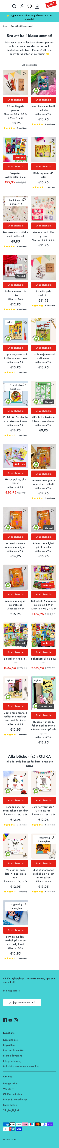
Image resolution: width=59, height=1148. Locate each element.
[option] (29, 17)
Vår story (8, 1089)
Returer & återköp (13, 1050)
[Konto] (22, 5)
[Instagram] (16, 1020)
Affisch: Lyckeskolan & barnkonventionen (43, 419)
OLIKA (14, 1139)
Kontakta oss (10, 1040)
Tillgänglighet (11, 1110)
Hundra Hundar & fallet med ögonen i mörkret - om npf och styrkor (43, 727)
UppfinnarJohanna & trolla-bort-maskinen (15, 356)
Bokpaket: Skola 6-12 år (43, 660)
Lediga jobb (10, 1083)
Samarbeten (10, 1105)
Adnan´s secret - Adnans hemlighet (15, 545)
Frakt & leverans (12, 1055)
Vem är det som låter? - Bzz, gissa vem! (15, 873)
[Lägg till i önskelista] (24, 74)
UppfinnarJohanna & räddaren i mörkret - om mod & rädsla (15, 716)
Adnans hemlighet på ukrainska (43, 545)
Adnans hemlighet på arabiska (15, 603)
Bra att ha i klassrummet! (22, 26)
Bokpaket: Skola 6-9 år (15, 660)
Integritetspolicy (12, 1061)
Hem (5, 26)
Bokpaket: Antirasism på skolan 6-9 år (43, 603)
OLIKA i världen (12, 1094)
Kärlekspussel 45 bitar (43, 175)
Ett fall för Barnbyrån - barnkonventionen (15, 419)
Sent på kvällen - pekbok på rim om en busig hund (15, 940)
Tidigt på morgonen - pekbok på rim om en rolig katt (43, 873)
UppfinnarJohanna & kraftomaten (43, 356)
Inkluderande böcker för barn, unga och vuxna (29, 763)
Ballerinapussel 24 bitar (15, 293)
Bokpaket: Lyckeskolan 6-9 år (15, 175)
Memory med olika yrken (43, 234)
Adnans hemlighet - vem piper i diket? (43, 482)
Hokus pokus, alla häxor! (15, 481)
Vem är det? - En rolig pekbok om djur (15, 808)
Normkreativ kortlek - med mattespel (15, 234)
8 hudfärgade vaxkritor (43, 293)
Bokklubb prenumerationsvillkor (21, 1066)
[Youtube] (10, 1020)
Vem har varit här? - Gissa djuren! (43, 808)
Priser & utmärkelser (15, 1099)
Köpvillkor (9, 1045)
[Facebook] (5, 1020)
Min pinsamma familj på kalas (43, 108)
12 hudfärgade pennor (15, 108)
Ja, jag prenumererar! (22, 1002)
